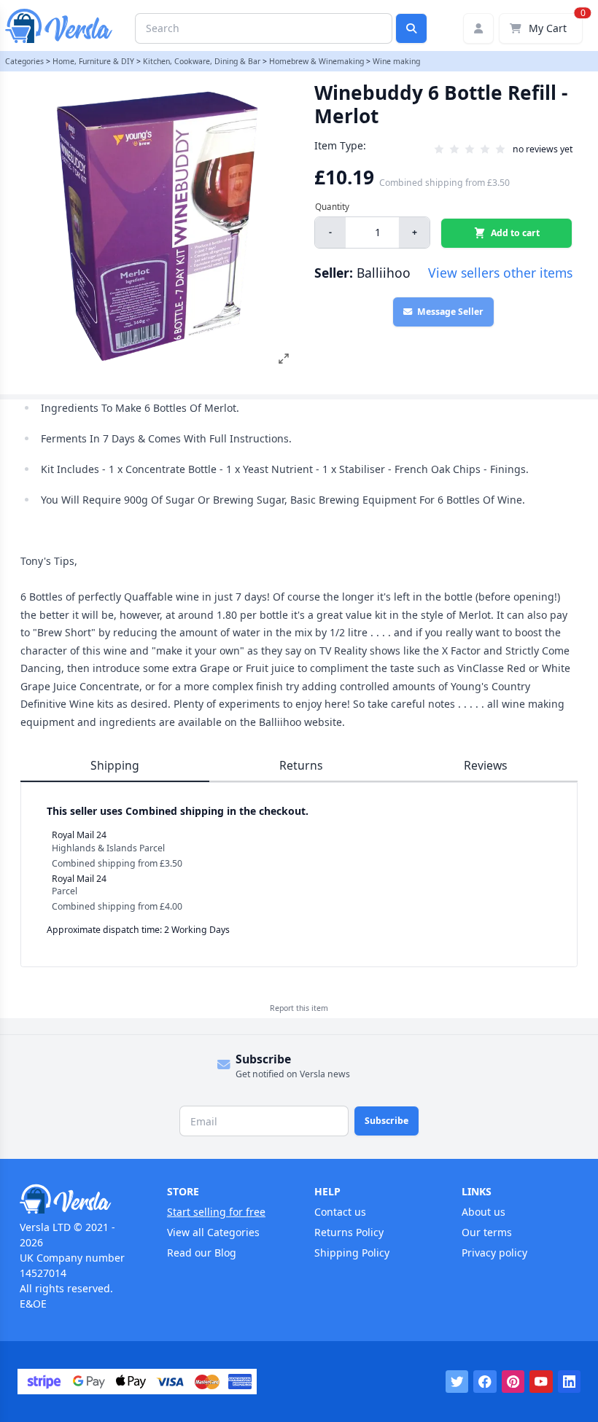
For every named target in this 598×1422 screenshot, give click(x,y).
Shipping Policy (351, 1252)
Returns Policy (349, 1232)
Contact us (340, 1212)
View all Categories (213, 1232)
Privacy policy (494, 1252)
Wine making (396, 61)
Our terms (487, 1232)
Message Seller (450, 311)
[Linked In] (569, 1381)
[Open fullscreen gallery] (283, 358)
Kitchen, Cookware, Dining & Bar (201, 61)
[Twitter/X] (457, 1381)
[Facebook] (485, 1381)
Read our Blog (201, 1252)
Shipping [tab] (114, 765)
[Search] (411, 28)
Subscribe (386, 1120)
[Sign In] (478, 28)
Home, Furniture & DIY (93, 61)
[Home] (78, 1199)
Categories (24, 61)
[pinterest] (513, 1381)
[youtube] (541, 1381)
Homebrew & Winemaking (316, 61)
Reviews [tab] (486, 765)
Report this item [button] (299, 1008)
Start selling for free (216, 1212)
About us (483, 1212)
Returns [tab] (301, 765)
